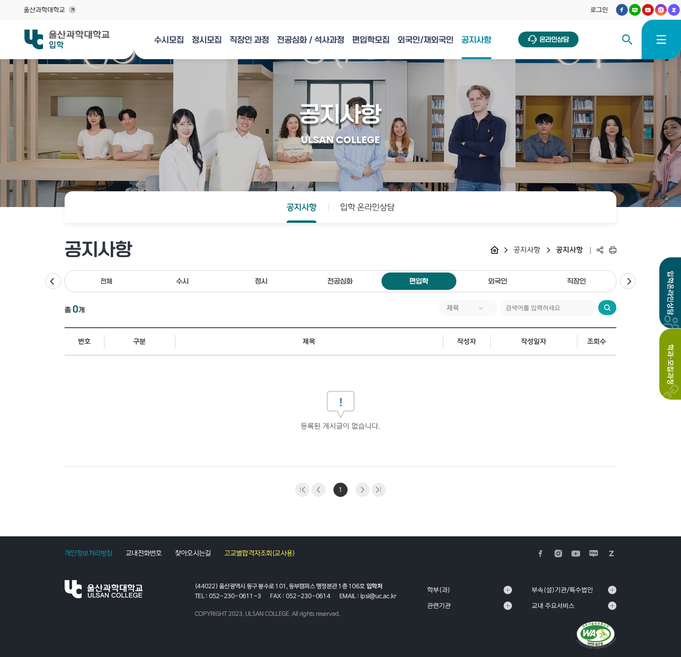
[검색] (627, 39)
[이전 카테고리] (53, 281)
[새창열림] (622, 10)
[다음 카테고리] (628, 281)
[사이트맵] (661, 39)
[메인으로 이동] (494, 250)
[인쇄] (612, 250)
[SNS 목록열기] (599, 250)
